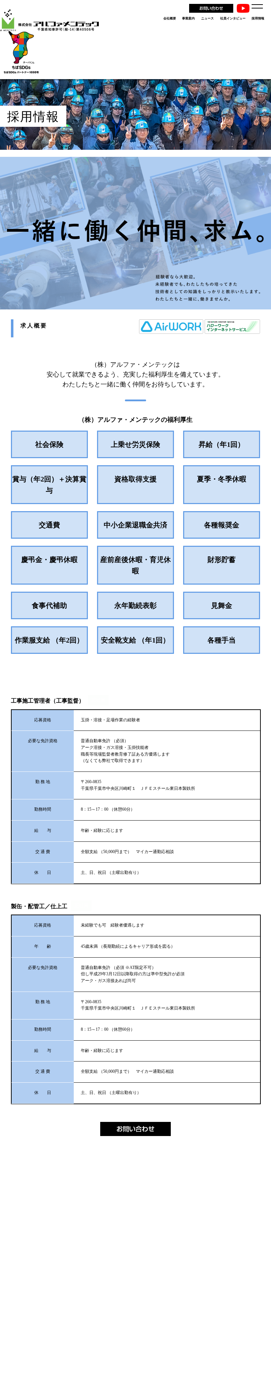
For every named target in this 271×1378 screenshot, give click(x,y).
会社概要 (169, 18)
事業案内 (188, 18)
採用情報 (258, 18)
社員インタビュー (233, 18)
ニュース (207, 18)
